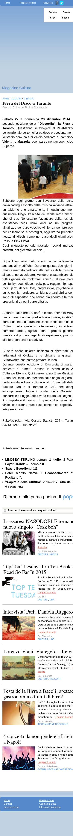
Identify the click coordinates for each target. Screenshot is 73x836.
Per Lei (52, 17)
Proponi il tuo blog (28, 3)
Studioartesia (40, 107)
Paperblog (20, 15)
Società (53, 12)
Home (7, 3)
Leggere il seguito (47, 592)
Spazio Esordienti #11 (21, 468)
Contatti (8, 804)
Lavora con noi (11, 807)
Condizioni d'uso (47, 804)
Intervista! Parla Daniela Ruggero (38, 611)
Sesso (65, 17)
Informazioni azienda (50, 807)
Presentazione (46, 800)
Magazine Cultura (16, 88)
